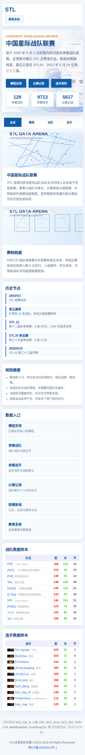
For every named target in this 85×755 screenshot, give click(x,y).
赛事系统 (14, 19)
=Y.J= (10, 612)
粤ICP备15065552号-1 (42, 747)
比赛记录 (38, 83)
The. (10, 582)
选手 (69, 122)
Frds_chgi (21, 704)
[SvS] (10, 570)
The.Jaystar (22, 650)
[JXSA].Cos (22, 674)
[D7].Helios (22, 662)
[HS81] (11, 606)
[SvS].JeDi (21, 680)
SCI (9, 618)
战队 (50, 122)
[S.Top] (11, 594)
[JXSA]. (12, 588)
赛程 (31, 122)
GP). (10, 600)
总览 (13, 122)
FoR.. (10, 564)
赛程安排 (16, 83)
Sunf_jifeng (22, 686)
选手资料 (61, 83)
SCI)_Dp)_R (22, 692)
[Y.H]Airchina (23, 698)
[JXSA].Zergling (24, 668)
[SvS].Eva (21, 656)
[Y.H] (10, 576)
